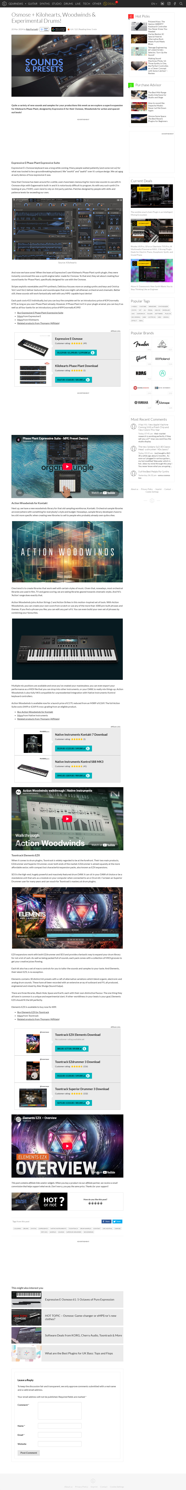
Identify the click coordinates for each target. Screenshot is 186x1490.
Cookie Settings (152, 492)
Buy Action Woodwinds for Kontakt (35, 711)
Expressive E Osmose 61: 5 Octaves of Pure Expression (79, 1299)
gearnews (16, 3)
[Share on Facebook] (106, 1221)
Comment (23, 1404)
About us (134, 489)
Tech (86, 3)
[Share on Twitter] (117, 1221)
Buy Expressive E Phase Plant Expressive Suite (40, 312)
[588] (141, 358)
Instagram (168, 3)
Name (21, 1425)
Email (21, 1434)
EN (153, 3)
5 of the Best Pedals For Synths (153, 471)
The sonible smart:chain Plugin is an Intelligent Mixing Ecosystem (152, 202)
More (20, 316)
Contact (167, 489)
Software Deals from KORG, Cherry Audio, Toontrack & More (83, 1335)
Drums (68, 3)
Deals (112, 3)
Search (181, 4)
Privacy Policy (147, 489)
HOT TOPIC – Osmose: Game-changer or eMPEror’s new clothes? (80, 1317)
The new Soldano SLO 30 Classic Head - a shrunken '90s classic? (154, 448)
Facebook (175, 3)
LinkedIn (162, 3)
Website (22, 1443)
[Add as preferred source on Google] (58, 29)
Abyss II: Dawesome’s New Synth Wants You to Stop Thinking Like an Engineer (151, 276)
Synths (45, 3)
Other (96, 3)
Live (78, 3)
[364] (162, 373)
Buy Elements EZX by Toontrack (33, 1012)
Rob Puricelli (32, 29)
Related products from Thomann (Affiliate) (38, 323)
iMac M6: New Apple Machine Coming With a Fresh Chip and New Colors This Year (153, 427)
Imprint (158, 489)
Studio (56, 3)
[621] (162, 344)
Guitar (32, 3)
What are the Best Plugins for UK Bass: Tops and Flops (79, 1353)
